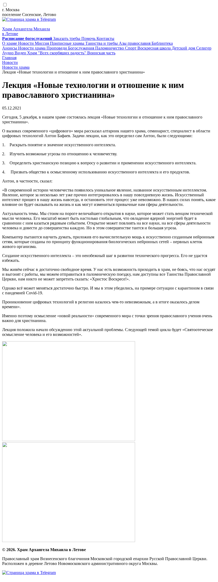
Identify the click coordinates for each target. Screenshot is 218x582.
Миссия (42, 43)
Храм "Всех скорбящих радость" (57, 53)
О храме (10, 43)
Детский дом (184, 48)
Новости (26, 43)
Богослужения (81, 48)
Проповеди (57, 48)
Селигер (203, 48)
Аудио (8, 53)
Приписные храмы (67, 43)
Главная (9, 57)
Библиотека (162, 43)
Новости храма (32, 48)
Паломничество (110, 48)
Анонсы (10, 48)
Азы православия (135, 43)
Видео (21, 53)
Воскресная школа (154, 48)
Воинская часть (101, 53)
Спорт (131, 48)
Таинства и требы (102, 43)
